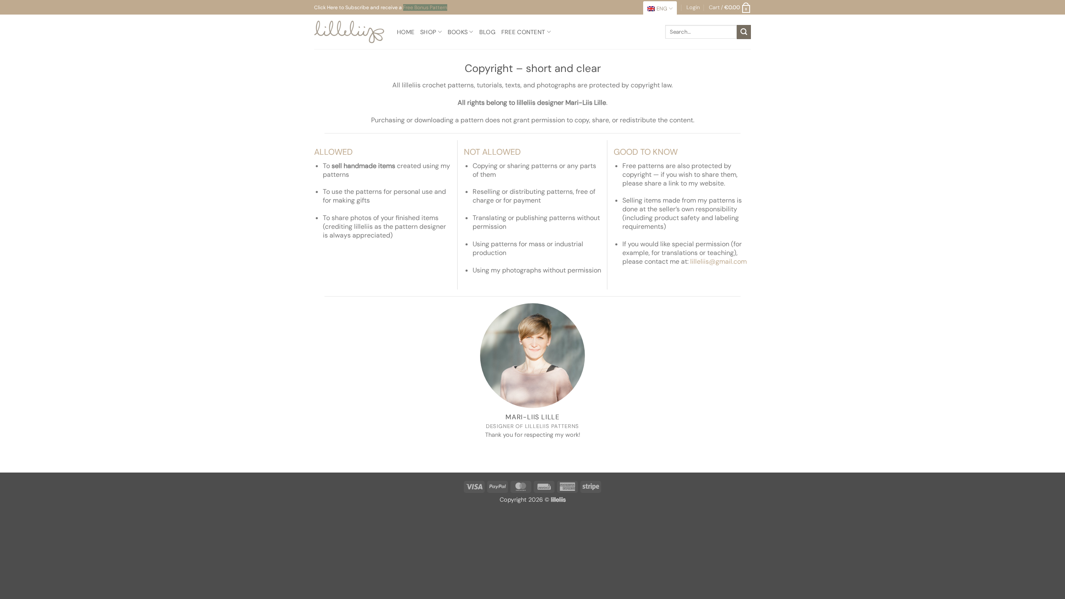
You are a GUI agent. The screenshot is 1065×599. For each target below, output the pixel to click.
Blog (487, 32)
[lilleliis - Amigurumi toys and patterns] (349, 31)
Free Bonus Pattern (425, 7)
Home (405, 32)
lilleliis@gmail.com (718, 261)
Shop (428, 32)
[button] (730, 7)
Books (458, 32)
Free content (523, 32)
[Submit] (744, 32)
